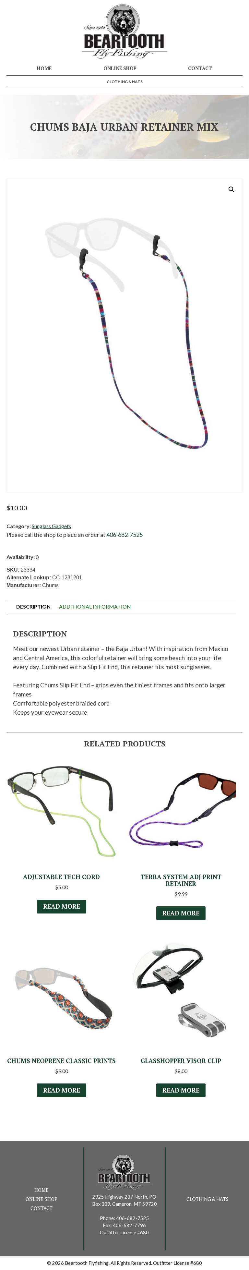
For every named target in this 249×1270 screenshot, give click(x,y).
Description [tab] (33, 606)
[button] (231, 189)
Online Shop (119, 68)
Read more (61, 906)
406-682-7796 (129, 1225)
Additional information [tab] (95, 606)
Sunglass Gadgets (51, 526)
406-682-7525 (124, 534)
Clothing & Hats (125, 81)
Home (44, 68)
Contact (200, 68)
